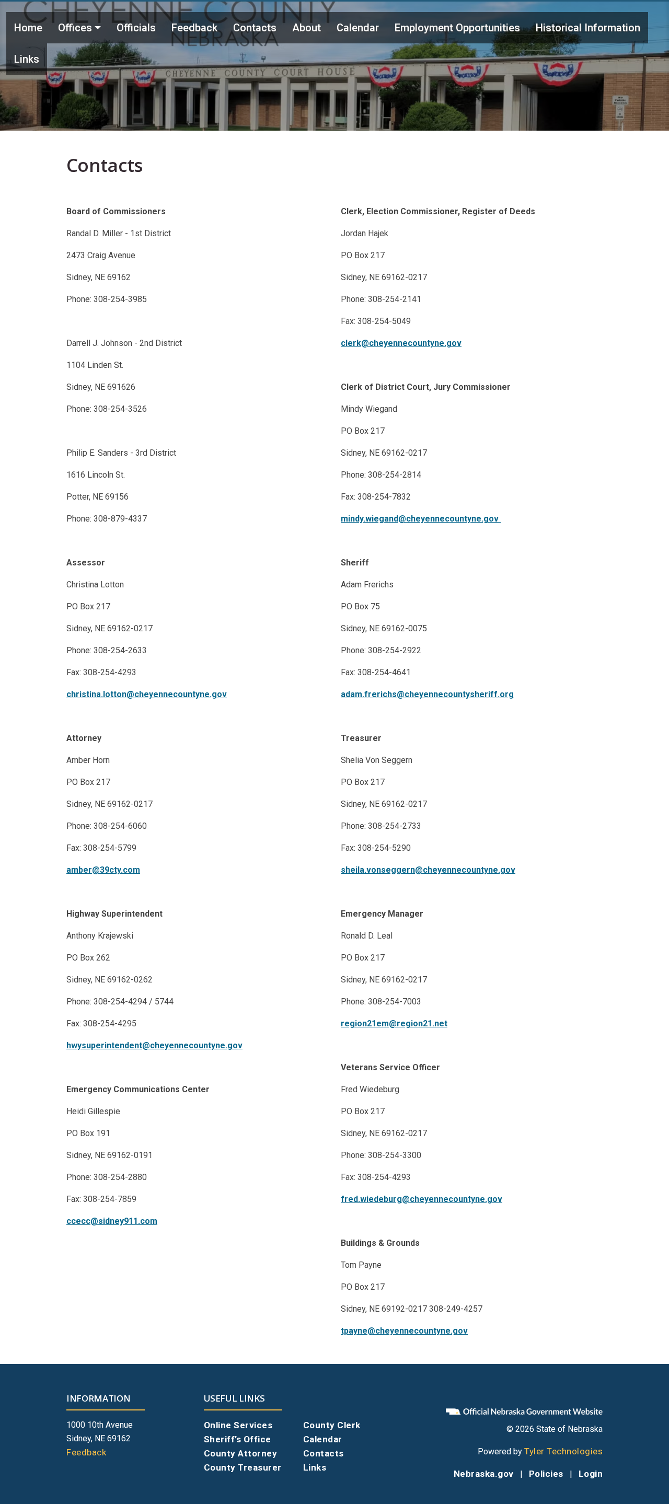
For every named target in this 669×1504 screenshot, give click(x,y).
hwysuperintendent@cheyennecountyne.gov (154, 1045)
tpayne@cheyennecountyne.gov (404, 1331)
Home (28, 27)
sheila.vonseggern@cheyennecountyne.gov (428, 870)
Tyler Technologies (563, 1451)
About (306, 27)
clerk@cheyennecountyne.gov (401, 343)
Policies (546, 1473)
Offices (75, 27)
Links (26, 59)
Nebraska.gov (484, 1473)
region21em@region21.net (394, 1023)
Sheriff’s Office (237, 1439)
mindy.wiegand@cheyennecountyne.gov (421, 519)
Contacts (254, 27)
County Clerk (332, 1425)
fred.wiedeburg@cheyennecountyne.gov (421, 1199)
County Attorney (241, 1453)
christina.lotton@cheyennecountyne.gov (146, 694)
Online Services (238, 1425)
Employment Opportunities (457, 27)
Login (591, 1473)
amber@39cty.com (103, 870)
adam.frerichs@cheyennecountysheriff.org (427, 694)
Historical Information (588, 27)
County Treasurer (243, 1467)
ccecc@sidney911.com (111, 1221)
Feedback (194, 27)
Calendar (358, 27)
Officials (136, 27)
